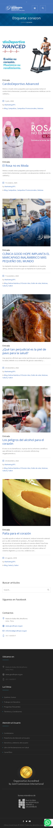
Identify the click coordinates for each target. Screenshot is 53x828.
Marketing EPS (10, 105)
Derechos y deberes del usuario (16, 743)
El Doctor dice (25, 283)
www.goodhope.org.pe (14, 626)
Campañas (12, 108)
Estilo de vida (36, 283)
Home (23, 22)
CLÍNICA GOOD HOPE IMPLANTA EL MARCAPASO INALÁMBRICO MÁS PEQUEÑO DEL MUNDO (26, 257)
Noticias (40, 108)
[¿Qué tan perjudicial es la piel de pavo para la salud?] (26, 318)
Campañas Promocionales (27, 108)
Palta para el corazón (16, 533)
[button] (47, 822)
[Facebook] (23, 821)
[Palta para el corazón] (26, 502)
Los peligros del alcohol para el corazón (23, 442)
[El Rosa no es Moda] (26, 137)
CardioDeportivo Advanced (20, 84)
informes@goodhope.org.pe (16, 631)
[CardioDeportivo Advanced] (26, 55)
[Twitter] (26, 821)
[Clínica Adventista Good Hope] (14, 8)
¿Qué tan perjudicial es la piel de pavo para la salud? (24, 351)
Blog (5, 108)
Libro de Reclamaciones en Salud (16, 747)
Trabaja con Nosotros (12, 702)
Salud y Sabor (7, 286)
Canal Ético (8, 752)
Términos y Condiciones (13, 711)
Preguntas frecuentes (12, 707)
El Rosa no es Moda (15, 165)
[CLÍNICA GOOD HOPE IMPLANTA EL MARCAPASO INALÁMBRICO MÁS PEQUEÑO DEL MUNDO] (26, 222)
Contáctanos (9, 733)
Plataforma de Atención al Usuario (17, 738)
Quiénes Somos (10, 697)
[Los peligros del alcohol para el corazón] (26, 409)
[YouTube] (29, 821)
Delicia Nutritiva (14, 283)
